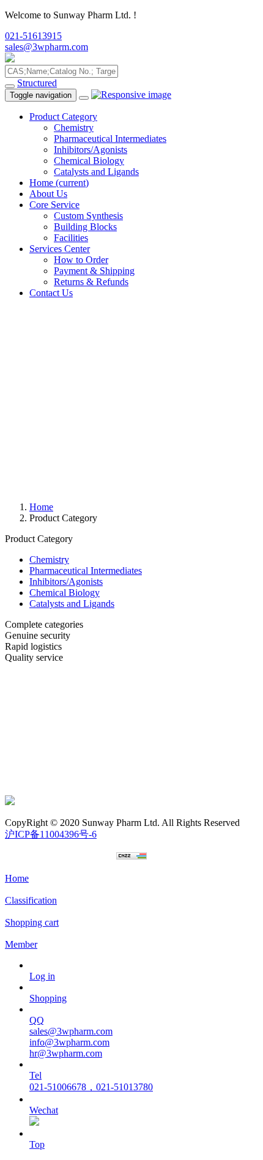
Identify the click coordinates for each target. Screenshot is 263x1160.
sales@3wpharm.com (46, 47)
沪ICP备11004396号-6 (51, 834)
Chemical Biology (89, 160)
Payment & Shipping (94, 271)
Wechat (43, 1110)
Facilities (71, 237)
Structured (37, 83)
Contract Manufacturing (51, 701)
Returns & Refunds (91, 282)
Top (37, 1144)
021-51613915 (33, 36)
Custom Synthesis (88, 215)
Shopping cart (32, 922)
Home (59, 182)
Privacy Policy (33, 745)
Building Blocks (85, 226)
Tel (35, 1075)
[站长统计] (131, 856)
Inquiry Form (30, 756)
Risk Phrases (29, 767)
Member (21, 944)
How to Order (81, 260)
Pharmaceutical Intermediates (110, 138)
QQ (36, 1020)
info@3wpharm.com (69, 1042)
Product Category (63, 116)
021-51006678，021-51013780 (91, 1087)
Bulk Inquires (31, 690)
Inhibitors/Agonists (90, 149)
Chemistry (74, 127)
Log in (42, 976)
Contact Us (51, 293)
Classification (31, 900)
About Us (48, 193)
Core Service (54, 204)
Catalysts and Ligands (96, 171)
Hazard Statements (41, 778)
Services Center (59, 249)
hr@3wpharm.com (65, 1053)
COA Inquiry (30, 789)
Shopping (48, 998)
